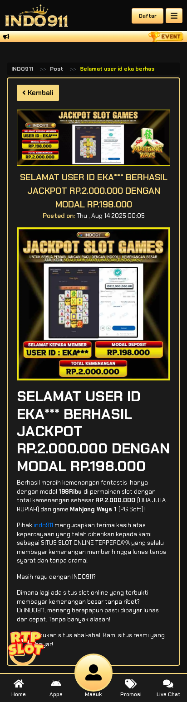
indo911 (43, 525)
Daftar (148, 15)
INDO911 (22, 68)
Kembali (40, 92)
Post (56, 68)
